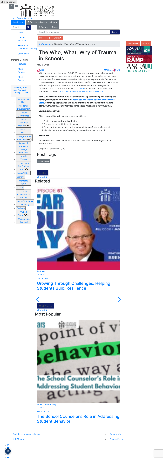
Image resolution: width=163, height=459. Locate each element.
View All (41, 177)
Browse (44, 27)
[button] (23, 100)
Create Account (24, 18)
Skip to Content (8, 2)
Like (42, 70)
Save (117, 70)
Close (55, 27)
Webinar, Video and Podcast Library (20, 90)
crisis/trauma (43, 161)
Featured (22, 64)
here (81, 88)
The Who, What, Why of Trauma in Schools (77, 55)
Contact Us (115, 434)
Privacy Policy (116, 439)
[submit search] (28, 27)
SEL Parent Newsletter (92, 91)
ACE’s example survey (70, 91)
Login (13, 18)
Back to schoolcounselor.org (24, 47)
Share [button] (56, 38)
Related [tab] (42, 173)
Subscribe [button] (43, 38)
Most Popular (21, 70)
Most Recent (21, 78)
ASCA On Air (45, 44)
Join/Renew (18, 22)
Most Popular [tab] (45, 306)
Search (114, 32)
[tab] (21, 91)
